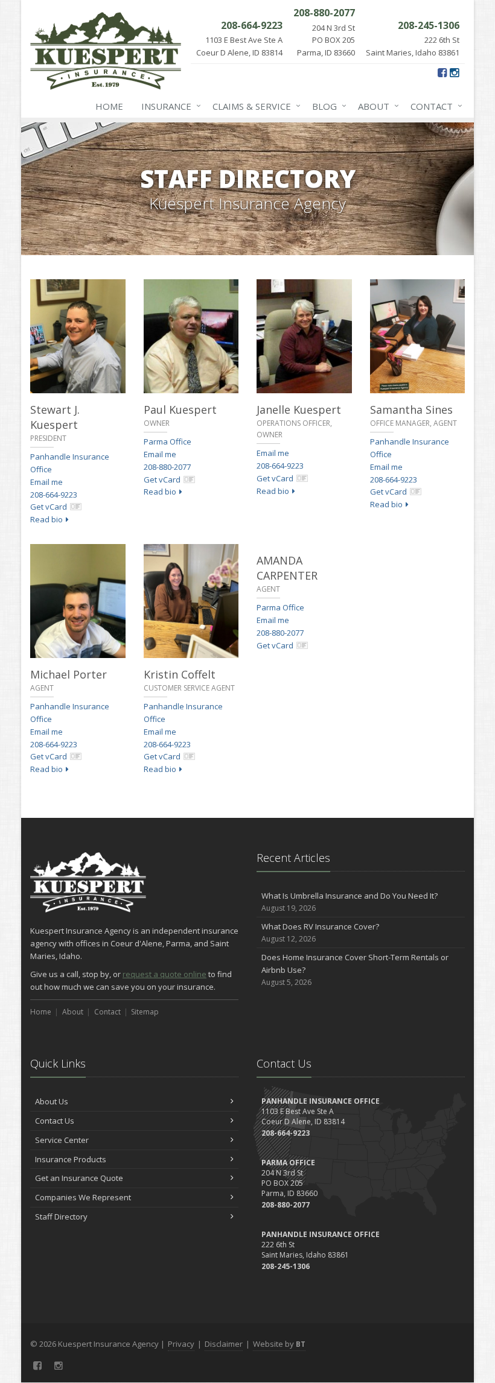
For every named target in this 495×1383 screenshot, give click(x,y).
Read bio (46, 519)
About (375, 106)
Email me (46, 481)
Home (109, 106)
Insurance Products (70, 1159)
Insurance (168, 106)
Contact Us (54, 1120)
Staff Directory (61, 1216)
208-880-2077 (167, 466)
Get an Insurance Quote (79, 1178)
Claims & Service (253, 106)
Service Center (62, 1140)
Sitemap (145, 1012)
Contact (433, 106)
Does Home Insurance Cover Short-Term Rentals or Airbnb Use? (355, 969)
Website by (279, 1343)
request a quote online (164, 974)
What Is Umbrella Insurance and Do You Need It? (349, 901)
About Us (51, 1101)
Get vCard (48, 506)
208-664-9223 (53, 494)
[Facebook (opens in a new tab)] (442, 72)
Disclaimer (224, 1343)
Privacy (181, 1343)
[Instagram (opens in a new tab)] (454, 72)
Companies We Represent (83, 1197)
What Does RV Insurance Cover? (320, 932)
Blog (326, 106)
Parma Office (167, 441)
